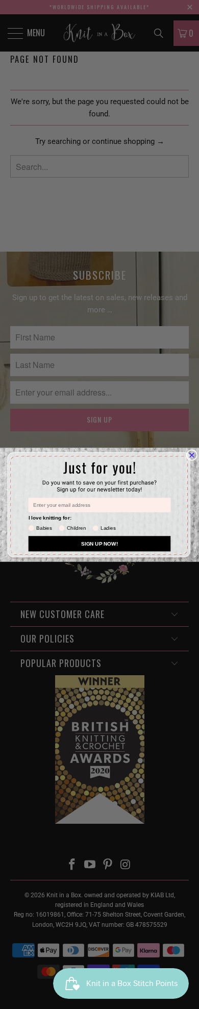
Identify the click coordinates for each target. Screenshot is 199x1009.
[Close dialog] (192, 455)
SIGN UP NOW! (99, 543)
